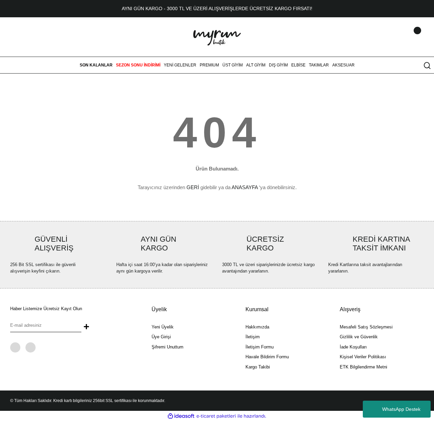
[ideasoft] (181, 416)
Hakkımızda (257, 326)
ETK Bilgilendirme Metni (363, 366)
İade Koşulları (353, 346)
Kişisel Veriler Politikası (363, 356)
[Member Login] (408, 37)
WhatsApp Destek (401, 409)
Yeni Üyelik (163, 326)
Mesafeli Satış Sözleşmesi (366, 326)
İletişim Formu (259, 346)
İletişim (252, 336)
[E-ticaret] (216, 416)
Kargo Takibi (257, 366)
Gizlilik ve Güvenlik (359, 336)
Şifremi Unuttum (167, 346)
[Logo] (217, 36)
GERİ (192, 187)
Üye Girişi (161, 336)
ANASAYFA (245, 187)
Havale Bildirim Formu (267, 356)
